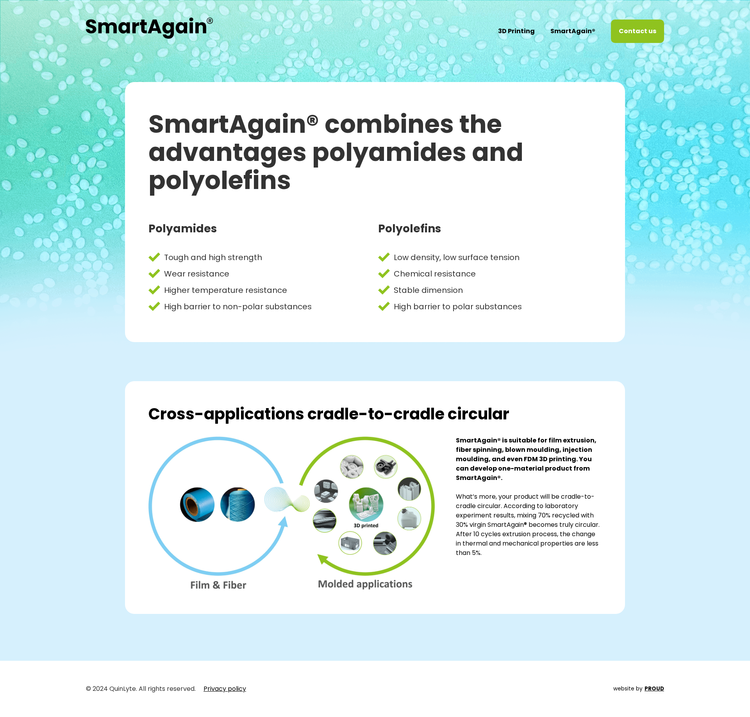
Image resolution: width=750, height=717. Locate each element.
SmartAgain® (572, 31)
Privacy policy (225, 688)
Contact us (637, 31)
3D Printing (516, 31)
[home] (149, 22)
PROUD (654, 688)
